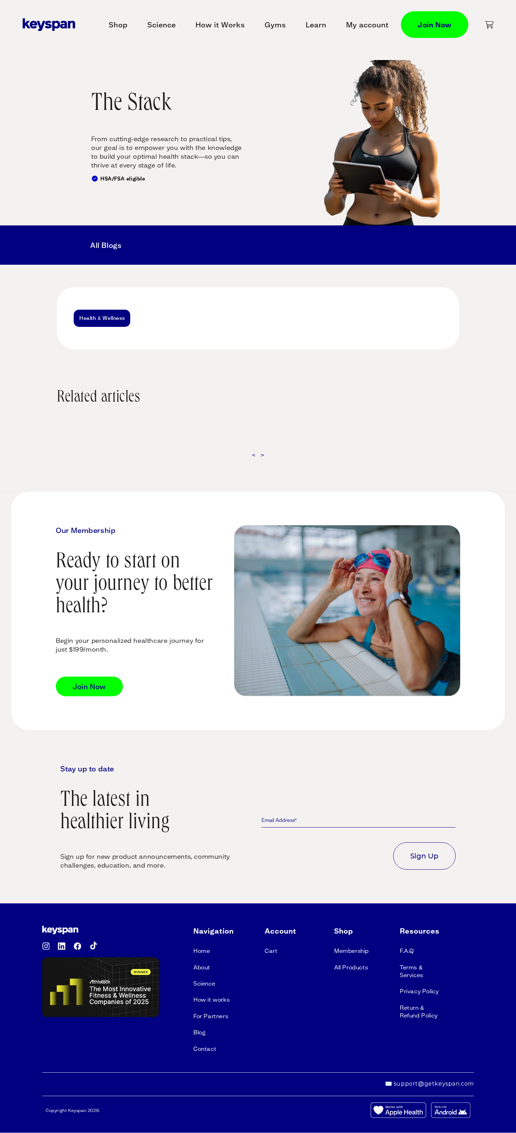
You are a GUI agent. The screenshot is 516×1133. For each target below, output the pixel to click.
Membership (351, 950)
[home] (48, 24)
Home (201, 950)
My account (367, 24)
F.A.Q (407, 950)
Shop (118, 24)
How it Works (220, 24)
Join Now (434, 24)
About (201, 967)
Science (161, 24)
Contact (204, 1048)
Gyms (275, 24)
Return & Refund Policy (419, 1011)
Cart (271, 950)
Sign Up (424, 856)
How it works (211, 999)
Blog (199, 1032)
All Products (351, 967)
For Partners (210, 1016)
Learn (316, 24)
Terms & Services (411, 971)
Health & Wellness (102, 318)
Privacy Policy (419, 991)
